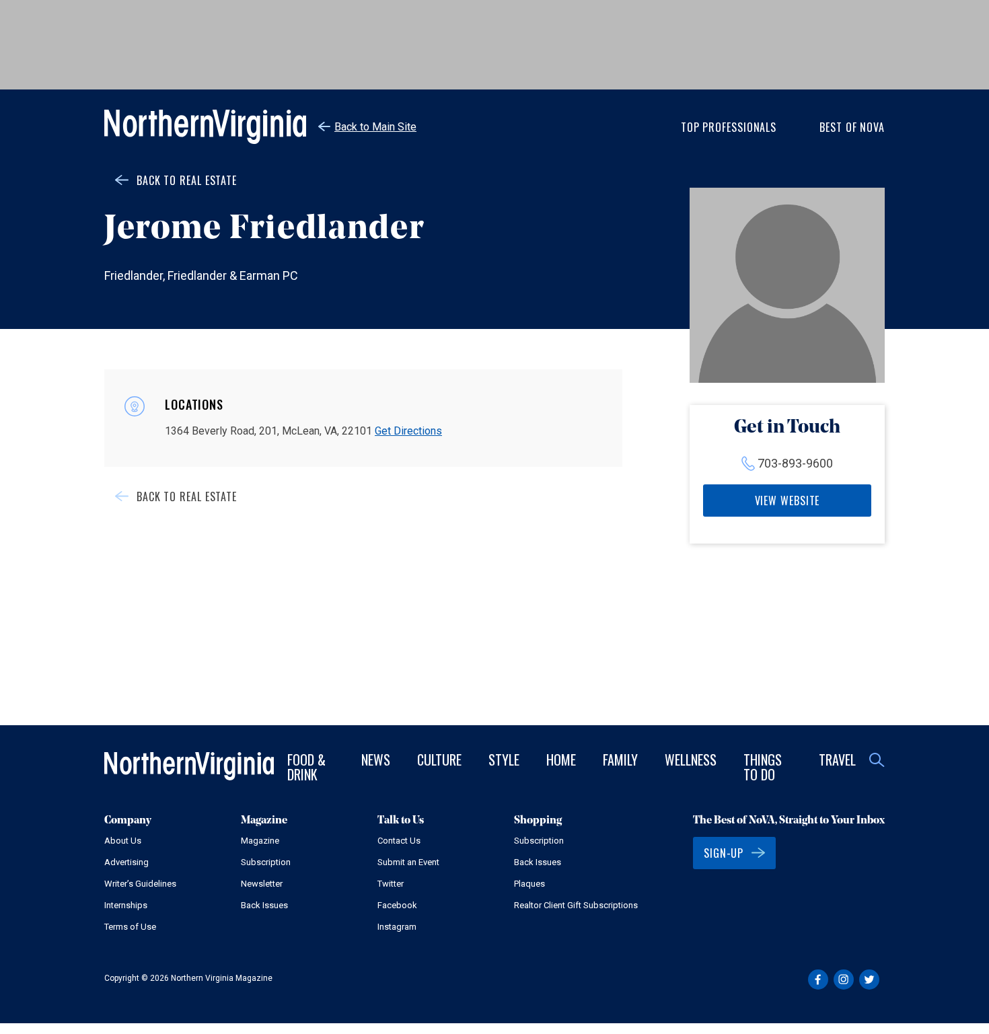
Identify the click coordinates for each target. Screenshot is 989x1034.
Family (620, 759)
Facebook (397, 905)
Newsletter (262, 884)
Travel (837, 759)
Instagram (396, 927)
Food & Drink (306, 766)
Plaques (529, 884)
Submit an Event (408, 862)
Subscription (266, 862)
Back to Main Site (375, 126)
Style (503, 759)
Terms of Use (130, 927)
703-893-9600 (795, 463)
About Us (122, 841)
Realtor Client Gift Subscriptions (576, 905)
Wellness (691, 759)
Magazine (260, 841)
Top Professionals (728, 127)
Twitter (390, 884)
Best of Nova (852, 127)
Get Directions (408, 430)
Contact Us (398, 841)
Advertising (126, 862)
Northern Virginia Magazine (205, 127)
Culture (439, 759)
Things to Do (762, 766)
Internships (125, 905)
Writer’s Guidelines (140, 884)
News (375, 759)
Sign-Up (723, 853)
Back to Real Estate (187, 180)
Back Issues (264, 905)
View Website (787, 500)
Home (561, 759)
